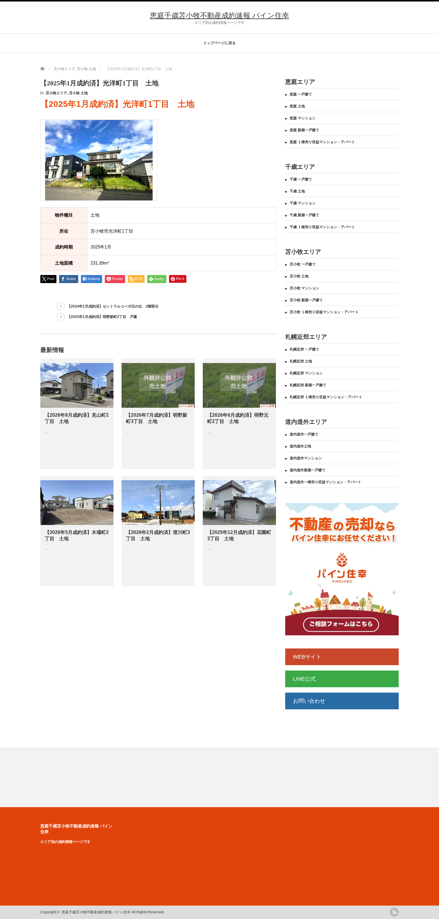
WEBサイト (307, 657)
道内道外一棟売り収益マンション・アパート (325, 482)
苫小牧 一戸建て (303, 264)
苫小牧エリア (56, 93)
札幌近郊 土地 (301, 361)
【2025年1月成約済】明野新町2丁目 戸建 (102, 317)
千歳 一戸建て (301, 179)
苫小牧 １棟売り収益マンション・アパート (324, 312)
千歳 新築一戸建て (304, 215)
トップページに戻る (219, 43)
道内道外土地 (300, 446)
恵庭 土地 (297, 106)
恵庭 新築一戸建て (304, 130)
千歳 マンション (303, 203)
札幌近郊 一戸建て (304, 349)
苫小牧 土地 (78, 93)
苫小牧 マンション (304, 288)
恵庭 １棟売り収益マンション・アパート (322, 142)
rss (394, 912)
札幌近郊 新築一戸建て (308, 385)
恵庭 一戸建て (301, 94)
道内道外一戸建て (304, 434)
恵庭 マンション (303, 118)
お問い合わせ (309, 701)
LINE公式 (304, 679)
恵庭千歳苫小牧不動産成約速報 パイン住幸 (219, 15)
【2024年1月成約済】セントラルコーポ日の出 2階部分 (113, 306)
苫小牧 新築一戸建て (306, 300)
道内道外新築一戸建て (308, 470)
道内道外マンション (306, 458)
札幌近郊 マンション (306, 373)
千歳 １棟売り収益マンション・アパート (322, 227)
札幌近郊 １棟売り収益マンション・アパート (326, 397)
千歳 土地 (297, 191)
